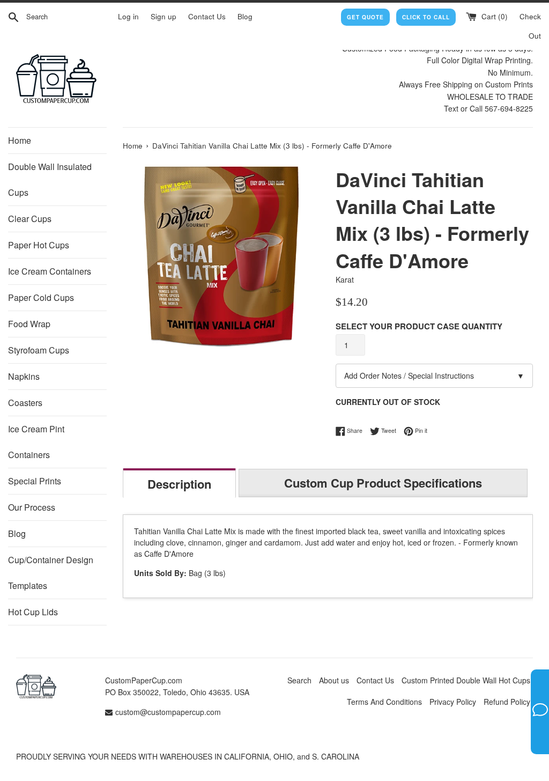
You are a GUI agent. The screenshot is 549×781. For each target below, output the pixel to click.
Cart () (493, 16)
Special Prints (34, 481)
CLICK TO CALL (426, 17)
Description (179, 483)
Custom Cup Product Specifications (383, 482)
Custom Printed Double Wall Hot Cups (466, 680)
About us (334, 680)
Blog (245, 16)
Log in (128, 16)
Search (299, 680)
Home (19, 140)
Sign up (163, 16)
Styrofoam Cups (38, 350)
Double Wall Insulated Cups (50, 179)
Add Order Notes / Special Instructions (434, 375)
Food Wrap (29, 324)
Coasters (25, 402)
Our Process (31, 507)
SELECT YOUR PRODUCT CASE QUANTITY (419, 326)
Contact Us (207, 16)
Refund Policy (507, 701)
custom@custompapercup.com (168, 711)
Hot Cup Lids (33, 612)
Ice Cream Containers (49, 271)
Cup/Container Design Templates (50, 573)
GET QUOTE (365, 17)
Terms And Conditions (384, 701)
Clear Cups (29, 218)
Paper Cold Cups (41, 297)
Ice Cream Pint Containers (36, 442)
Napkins (24, 376)
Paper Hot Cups (38, 245)
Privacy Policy (452, 701)
